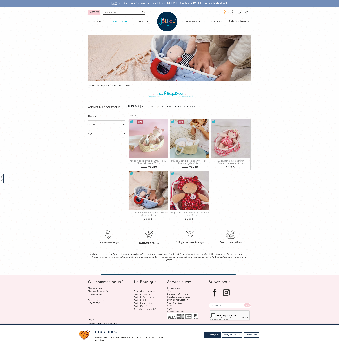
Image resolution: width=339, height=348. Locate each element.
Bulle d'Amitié (140, 306)
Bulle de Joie (140, 300)
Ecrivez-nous (173, 288)
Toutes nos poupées (106, 85)
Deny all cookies (232, 335)
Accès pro (94, 12)
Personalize (251, 335)
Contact (215, 21)
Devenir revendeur (97, 300)
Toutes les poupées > (144, 291)
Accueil (97, 21)
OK (247, 305)
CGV (169, 306)
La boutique (119, 21)
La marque (142, 21)
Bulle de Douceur (142, 294)
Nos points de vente (98, 291)
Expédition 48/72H (149, 242)
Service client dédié (230, 242)
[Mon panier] (247, 12)
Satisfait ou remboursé (189, 242)
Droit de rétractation (177, 300)
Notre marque (95, 288)
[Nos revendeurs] (224, 12)
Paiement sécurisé (108, 242)
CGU (169, 309)
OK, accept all (212, 335)
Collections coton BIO (145, 309)
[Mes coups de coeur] (239, 12)
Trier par (133, 106)
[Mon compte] (231, 12)
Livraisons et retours (177, 294)
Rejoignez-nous (96, 294)
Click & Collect (174, 303)
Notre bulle (193, 21)
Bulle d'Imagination (143, 303)
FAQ (169, 291)
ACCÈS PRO (94, 303)
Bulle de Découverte (144, 297)
